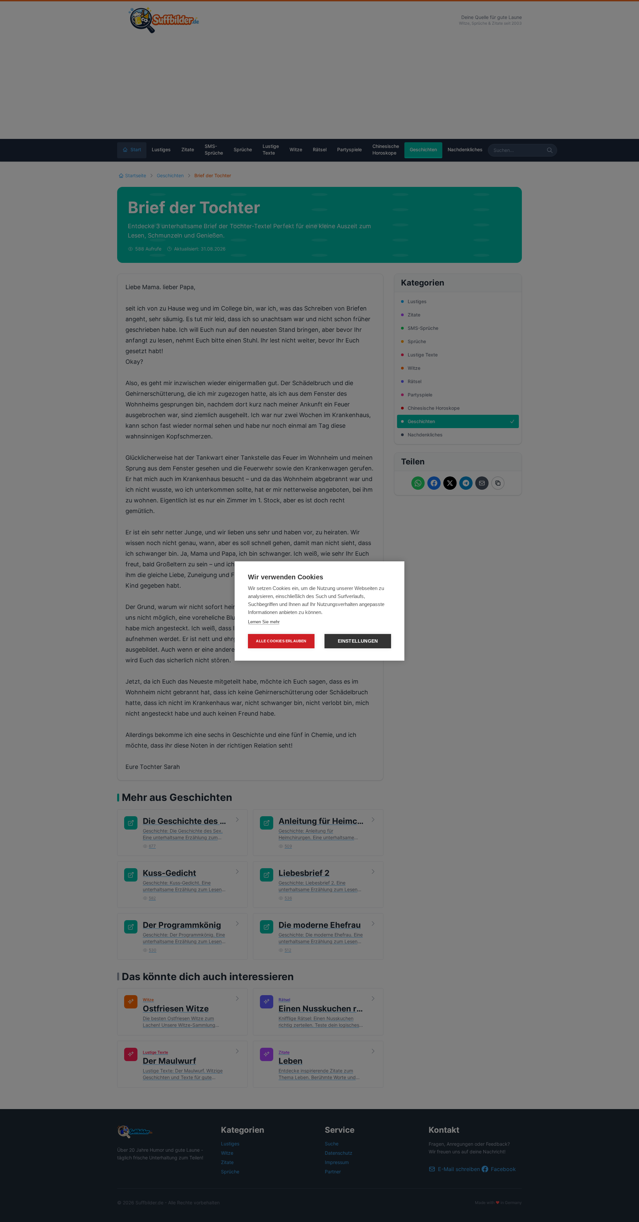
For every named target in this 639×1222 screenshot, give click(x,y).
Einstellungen (358, 641)
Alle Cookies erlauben (281, 641)
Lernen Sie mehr (264, 621)
